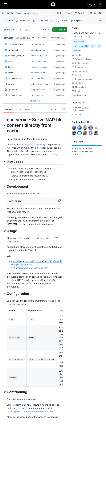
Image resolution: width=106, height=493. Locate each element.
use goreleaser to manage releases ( (47, 89)
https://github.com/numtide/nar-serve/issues (30, 411)
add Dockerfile (37, 78)
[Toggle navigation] (5, 4)
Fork (81, 13)
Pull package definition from (27, 38)
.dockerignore (14, 78)
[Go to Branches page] (21, 29)
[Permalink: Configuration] (5, 294)
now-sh (77, 50)
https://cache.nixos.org (34, 144)
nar (93, 46)
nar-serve (24, 13)
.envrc (11, 84)
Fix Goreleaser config (40, 95)
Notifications (65, 13)
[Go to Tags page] (26, 29)
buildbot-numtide (81, 46)
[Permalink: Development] (5, 186)
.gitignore (12, 89)
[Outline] (63, 109)
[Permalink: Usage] (5, 231)
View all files (34, 101)
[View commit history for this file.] (63, 38)
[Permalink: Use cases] (5, 161)
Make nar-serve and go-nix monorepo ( (48, 84)
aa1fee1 (45, 38)
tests (10, 67)
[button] (60, 200)
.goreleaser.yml (15, 95)
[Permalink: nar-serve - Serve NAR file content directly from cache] (5, 125)
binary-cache (79, 41)
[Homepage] (53, 4)
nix (99, 46)
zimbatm (9, 38)
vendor (34, 61)
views (10, 72)
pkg (10, 61)
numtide (11, 13)
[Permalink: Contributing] (5, 392)
